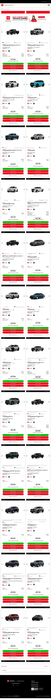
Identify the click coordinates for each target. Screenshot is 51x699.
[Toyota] (2, 5)
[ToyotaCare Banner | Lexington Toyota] (25, 19)
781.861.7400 (22, 73)
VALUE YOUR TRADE (13, 68)
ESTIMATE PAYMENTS (13, 118)
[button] (24, 32)
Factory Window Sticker (13, 70)
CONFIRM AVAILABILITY (13, 63)
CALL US (4, 73)
